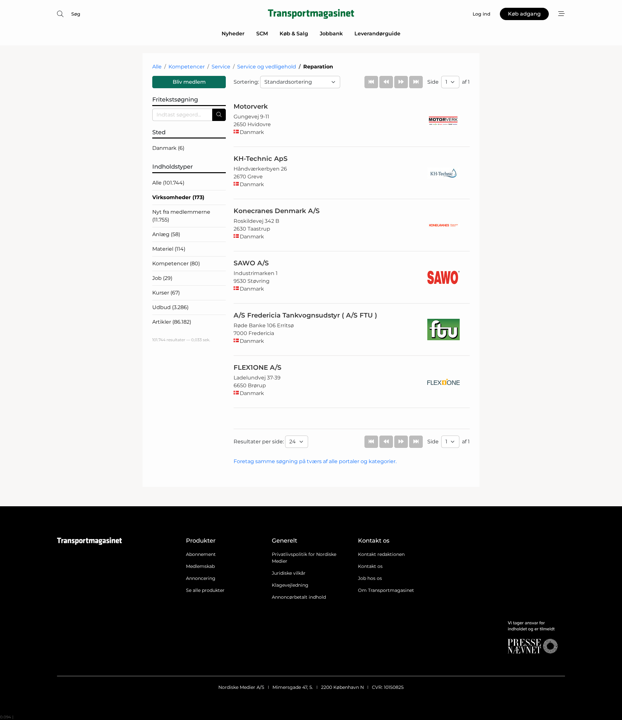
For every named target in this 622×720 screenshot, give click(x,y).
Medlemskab (200, 566)
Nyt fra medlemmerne (181, 216)
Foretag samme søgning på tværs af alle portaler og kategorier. (315, 461)
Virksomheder (178, 197)
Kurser (166, 293)
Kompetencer (186, 67)
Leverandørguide (377, 33)
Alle (157, 67)
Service (221, 67)
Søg (75, 14)
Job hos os (370, 578)
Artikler (171, 322)
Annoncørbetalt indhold (299, 597)
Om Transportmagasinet (386, 590)
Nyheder (233, 33)
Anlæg (166, 234)
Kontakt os (370, 566)
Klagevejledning (290, 585)
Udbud (170, 307)
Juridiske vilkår (288, 573)
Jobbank (331, 33)
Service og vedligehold (266, 67)
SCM (262, 33)
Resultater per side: (259, 441)
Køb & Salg (294, 33)
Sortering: (247, 82)
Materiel (168, 249)
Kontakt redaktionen (381, 554)
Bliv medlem (189, 82)
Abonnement (201, 554)
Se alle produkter (205, 590)
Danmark (168, 148)
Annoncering (200, 578)
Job (162, 278)
